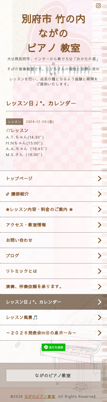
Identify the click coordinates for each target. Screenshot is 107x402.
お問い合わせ (19, 240)
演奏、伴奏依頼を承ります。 (35, 286)
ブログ (12, 255)
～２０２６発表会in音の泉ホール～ (41, 333)
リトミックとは (21, 271)
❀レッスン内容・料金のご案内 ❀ (39, 209)
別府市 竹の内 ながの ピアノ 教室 (54, 33)
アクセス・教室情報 (26, 225)
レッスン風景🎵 (22, 317)
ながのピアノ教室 (39, 396)
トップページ (19, 178)
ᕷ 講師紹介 (17, 194)
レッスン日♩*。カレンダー (34, 302)
